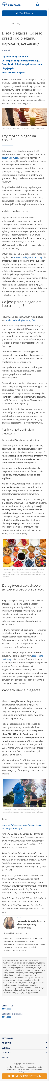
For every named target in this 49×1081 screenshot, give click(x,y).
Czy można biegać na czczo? (16, 56)
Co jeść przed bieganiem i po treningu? (21, 60)
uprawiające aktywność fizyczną (27, 257)
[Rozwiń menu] (44, 4)
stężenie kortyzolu (10, 157)
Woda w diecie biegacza (13, 72)
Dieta (14, 24)
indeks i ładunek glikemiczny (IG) (20, 320)
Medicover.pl (6, 24)
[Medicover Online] (37, 4)
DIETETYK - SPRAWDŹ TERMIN (24, 1076)
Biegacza (20, 24)
